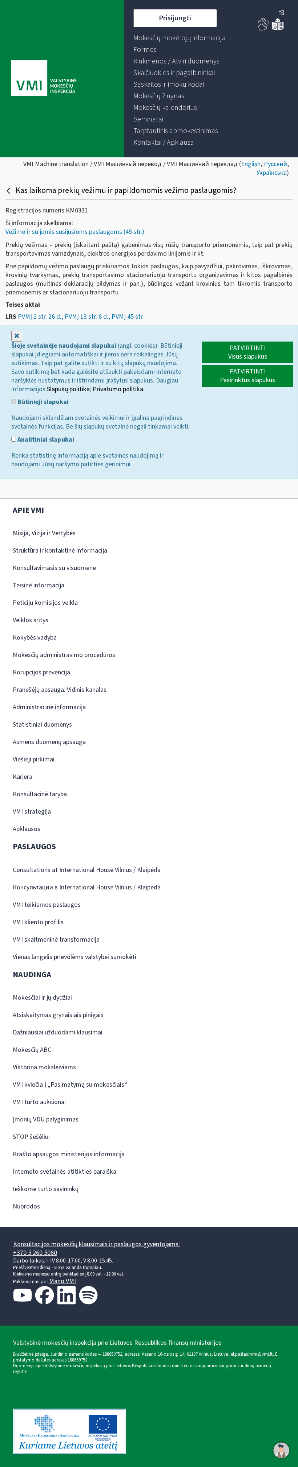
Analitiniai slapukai (45, 439)
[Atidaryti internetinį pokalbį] (281, 1450)
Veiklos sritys (30, 620)
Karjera (22, 776)
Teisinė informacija (38, 585)
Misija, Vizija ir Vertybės (44, 533)
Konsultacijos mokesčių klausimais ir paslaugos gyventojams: (96, 1244)
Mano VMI (62, 1281)
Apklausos (26, 829)
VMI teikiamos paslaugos (47, 904)
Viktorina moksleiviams (44, 1067)
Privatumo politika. (119, 389)
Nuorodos (26, 1206)
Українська (272, 172)
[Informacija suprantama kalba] (277, 28)
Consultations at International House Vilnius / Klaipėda (87, 870)
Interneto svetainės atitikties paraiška (64, 1171)
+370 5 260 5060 (35, 1252)
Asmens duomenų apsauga (49, 742)
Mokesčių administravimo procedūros (64, 655)
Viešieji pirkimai (34, 759)
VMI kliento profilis (38, 922)
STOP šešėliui (31, 1136)
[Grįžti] (9, 190)
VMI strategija (32, 811)
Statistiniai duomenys (42, 724)
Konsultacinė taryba (40, 794)
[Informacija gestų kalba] (264, 28)
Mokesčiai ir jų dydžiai (42, 997)
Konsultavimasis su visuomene (54, 568)
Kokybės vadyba (35, 637)
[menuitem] (179, 38)
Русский (275, 164)
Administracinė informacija (49, 707)
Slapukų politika (68, 389)
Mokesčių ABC (32, 1049)
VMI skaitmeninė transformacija (56, 939)
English (251, 164)
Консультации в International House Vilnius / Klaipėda (87, 887)
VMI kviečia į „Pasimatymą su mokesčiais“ (70, 1084)
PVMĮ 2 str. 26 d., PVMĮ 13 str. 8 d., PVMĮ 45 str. (81, 316)
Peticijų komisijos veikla (45, 602)
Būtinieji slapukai (42, 402)
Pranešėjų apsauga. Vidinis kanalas (59, 689)
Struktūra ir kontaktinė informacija (60, 550)
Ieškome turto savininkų (45, 1189)
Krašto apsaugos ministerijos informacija (69, 1154)
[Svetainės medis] (281, 13)
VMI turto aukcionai (39, 1102)
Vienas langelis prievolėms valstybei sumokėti (74, 957)
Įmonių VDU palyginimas (45, 1119)
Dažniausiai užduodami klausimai (57, 1032)
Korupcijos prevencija (41, 672)
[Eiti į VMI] (44, 79)
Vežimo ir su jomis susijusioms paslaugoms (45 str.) (74, 231)
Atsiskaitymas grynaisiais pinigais (58, 1015)
